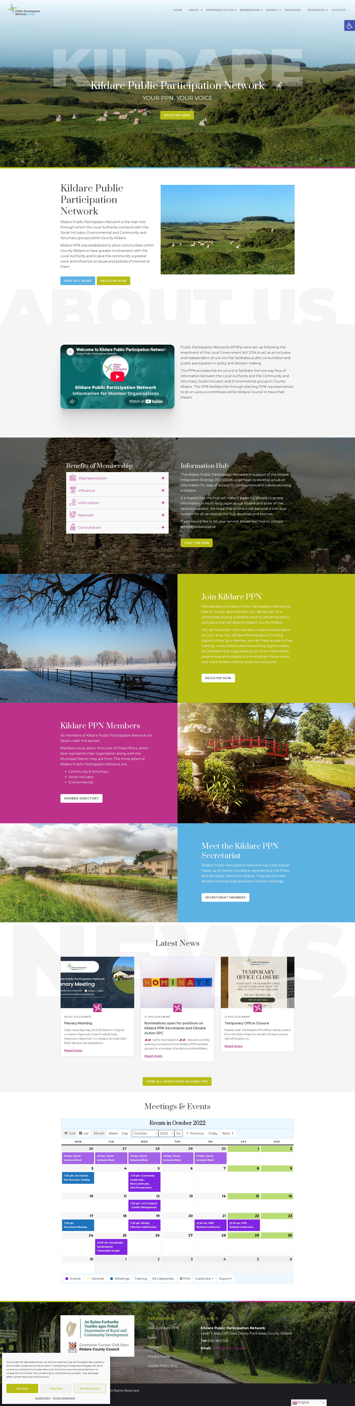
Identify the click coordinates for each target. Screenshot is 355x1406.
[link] (349, 25)
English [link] (303, 1402)
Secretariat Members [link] (225, 897)
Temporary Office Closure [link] (247, 1023)
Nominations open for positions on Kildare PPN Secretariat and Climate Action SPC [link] (175, 1028)
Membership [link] (250, 10)
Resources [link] (316, 10)
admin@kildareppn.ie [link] (229, 1348)
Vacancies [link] (293, 10)
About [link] (194, 10)
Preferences (90, 1388)
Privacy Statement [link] (64, 1397)
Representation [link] (219, 10)
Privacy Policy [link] (159, 1356)
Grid (69, 1134)
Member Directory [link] (81, 798)
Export (224, 1278)
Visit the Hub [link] (196, 543)
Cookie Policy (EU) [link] (163, 1366)
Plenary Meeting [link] (78, 1023)
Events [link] (272, 10)
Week (113, 1133)
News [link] (166, 1016)
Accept (22, 1388)
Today (213, 1133)
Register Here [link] (177, 115)
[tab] (117, 478)
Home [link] (177, 10)
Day (125, 1133)
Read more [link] (73, 1050)
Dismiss (56, 1388)
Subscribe (203, 1278)
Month (99, 1133)
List (84, 1134)
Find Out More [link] (77, 281)
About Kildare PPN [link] (163, 1328)
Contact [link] (339, 10)
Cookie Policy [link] (43, 1397)
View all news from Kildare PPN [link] (177, 1081)
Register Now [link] (113, 281)
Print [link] (184, 1280)
